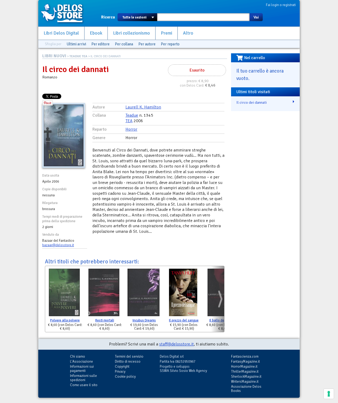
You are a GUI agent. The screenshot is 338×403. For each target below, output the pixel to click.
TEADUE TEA (78, 56)
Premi (166, 33)
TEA (129, 121)
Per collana (124, 44)
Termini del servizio (129, 356)
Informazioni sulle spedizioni (83, 377)
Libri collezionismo (131, 33)
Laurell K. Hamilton (143, 107)
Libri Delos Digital (61, 33)
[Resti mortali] (104, 294)
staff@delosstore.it (176, 344)
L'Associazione (81, 361)
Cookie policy (125, 376)
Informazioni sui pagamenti (82, 368)
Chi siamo (77, 356)
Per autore (147, 44)
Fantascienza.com (245, 356)
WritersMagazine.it (245, 381)
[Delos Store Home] (64, 13)
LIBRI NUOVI (54, 56)
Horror (131, 129)
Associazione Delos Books (246, 388)
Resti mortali (104, 320)
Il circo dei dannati (251, 102)
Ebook (96, 33)
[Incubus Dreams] (143, 294)
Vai (256, 17)
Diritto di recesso (127, 361)
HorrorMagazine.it (244, 366)
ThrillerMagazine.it (245, 371)
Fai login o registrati (281, 5)
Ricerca (108, 17)
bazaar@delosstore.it (58, 245)
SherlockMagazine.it (246, 376)
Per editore (100, 44)
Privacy (120, 371)
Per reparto (170, 44)
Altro (188, 33)
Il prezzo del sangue (184, 320)
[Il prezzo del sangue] (183, 294)
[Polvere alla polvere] (64, 294)
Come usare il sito (83, 385)
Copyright (122, 366)
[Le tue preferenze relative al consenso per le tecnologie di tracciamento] (329, 394)
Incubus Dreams (144, 320)
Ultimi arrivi (76, 44)
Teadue (131, 115)
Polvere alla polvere (65, 320)
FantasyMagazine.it (245, 361)
